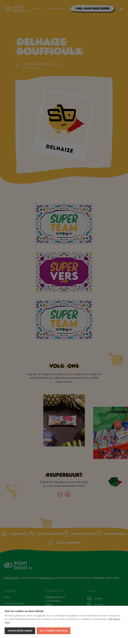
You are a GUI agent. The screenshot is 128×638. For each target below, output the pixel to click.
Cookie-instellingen (20, 631)
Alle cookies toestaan (53, 631)
